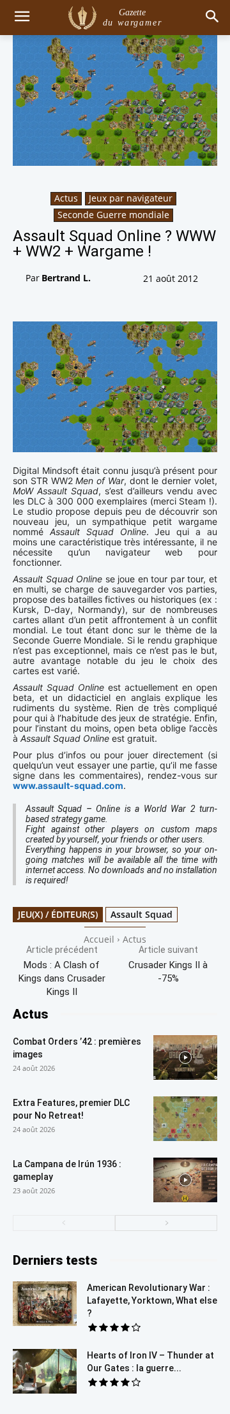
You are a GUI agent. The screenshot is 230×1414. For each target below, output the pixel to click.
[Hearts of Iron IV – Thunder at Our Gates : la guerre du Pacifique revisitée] (45, 1371)
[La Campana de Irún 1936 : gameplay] (185, 1180)
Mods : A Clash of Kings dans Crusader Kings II (62, 978)
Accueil (99, 939)
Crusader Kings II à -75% (168, 971)
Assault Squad (141, 914)
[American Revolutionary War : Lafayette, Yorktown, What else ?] (45, 1303)
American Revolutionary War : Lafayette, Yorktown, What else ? (152, 1300)
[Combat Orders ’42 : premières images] (185, 1057)
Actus (66, 198)
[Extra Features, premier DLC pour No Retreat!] (185, 1118)
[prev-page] (64, 1223)
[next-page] (166, 1223)
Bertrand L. (66, 278)
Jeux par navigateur (130, 198)
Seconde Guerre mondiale (113, 215)
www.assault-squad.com (68, 785)
